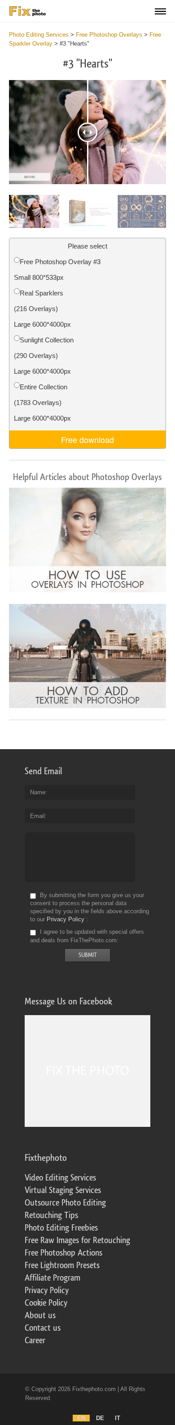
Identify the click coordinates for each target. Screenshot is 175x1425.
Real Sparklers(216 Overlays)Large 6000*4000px (42, 308)
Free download (87, 439)
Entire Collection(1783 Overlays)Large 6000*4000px (42, 402)
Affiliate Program (52, 1277)
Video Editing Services (60, 1177)
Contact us (43, 1328)
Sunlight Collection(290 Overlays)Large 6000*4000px (44, 355)
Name (37, 792)
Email (37, 816)
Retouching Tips (51, 1215)
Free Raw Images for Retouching (77, 1240)
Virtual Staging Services (63, 1190)
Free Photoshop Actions (63, 1252)
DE (100, 1418)
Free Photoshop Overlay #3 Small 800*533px (57, 269)
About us (40, 1315)
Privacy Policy (65, 919)
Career (35, 1340)
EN (81, 1418)
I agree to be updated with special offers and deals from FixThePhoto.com (87, 936)
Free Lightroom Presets (62, 1265)
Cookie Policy (46, 1303)
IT (117, 1418)
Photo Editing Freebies (61, 1227)
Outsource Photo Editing (65, 1202)
